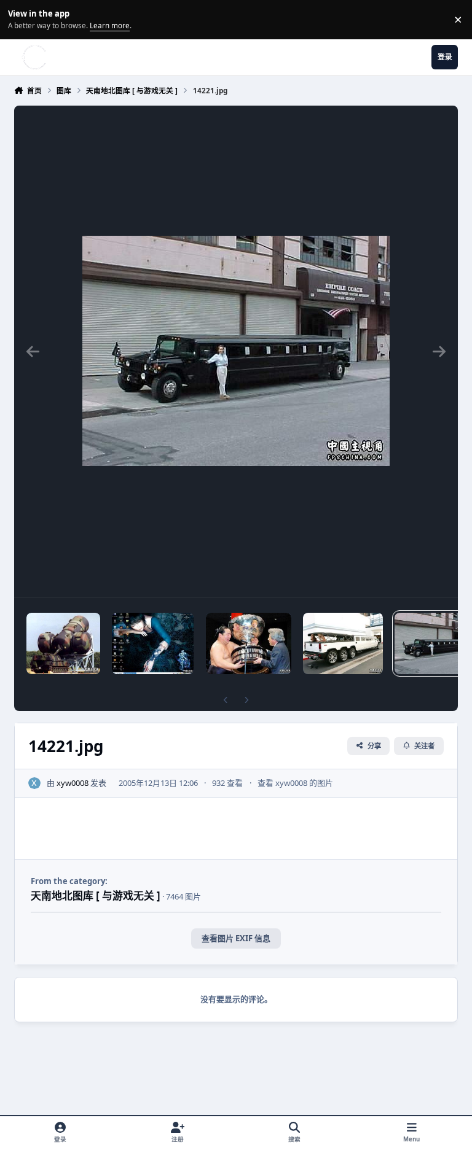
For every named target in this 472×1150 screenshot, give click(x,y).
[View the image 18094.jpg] (343, 643)
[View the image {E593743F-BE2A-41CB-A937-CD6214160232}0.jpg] (153, 643)
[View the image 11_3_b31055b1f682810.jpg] (63, 643)
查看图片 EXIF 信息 (236, 938)
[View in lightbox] (236, 351)
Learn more (21, 19)
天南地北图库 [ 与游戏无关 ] (95, 895)
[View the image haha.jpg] (248, 643)
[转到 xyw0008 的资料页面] (34, 783)
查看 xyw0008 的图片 (295, 782)
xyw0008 (72, 782)
